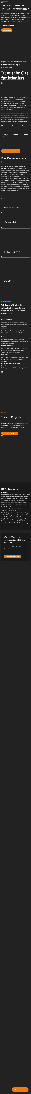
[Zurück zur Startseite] (4, 2)
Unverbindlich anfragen (12, 556)
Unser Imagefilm (8, 25)
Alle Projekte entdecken (10, 433)
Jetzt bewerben (20, 1090)
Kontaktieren (7, 30)
